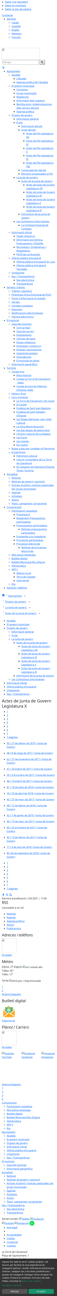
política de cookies (31, 1281)
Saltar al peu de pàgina (18, 9)
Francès (16, 37)
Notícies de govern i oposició (23, 1179)
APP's (10, 1124)
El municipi (8, 1161)
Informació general (23, 631)
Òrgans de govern (16, 602)
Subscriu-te (8, 1020)
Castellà (16, 26)
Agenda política (15, 921)
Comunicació (9, 1102)
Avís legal (12, 1227)
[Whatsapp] (31, 1223)
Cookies (11, 1245)
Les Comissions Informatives (28, 679)
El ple (15, 635)
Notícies (11, 913)
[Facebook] (37, 1218)
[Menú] (3, 67)
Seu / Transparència (18, 694)
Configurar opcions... (12, 1285)
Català (15, 22)
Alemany (16, 33)
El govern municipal (18, 624)
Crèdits (11, 1238)
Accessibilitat (14, 1234)
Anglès (15, 30)
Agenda (11, 917)
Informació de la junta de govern (35, 675)
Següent (16, 994)
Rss (9, 1128)
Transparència (15, 1212)
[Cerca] (42, 62)
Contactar (7, 15)
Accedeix (7, 955)
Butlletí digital (14, 1113)
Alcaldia (11, 620)
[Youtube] (8, 1223)
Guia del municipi (17, 1165)
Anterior (6, 994)
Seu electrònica (15, 1209)
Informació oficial (17, 683)
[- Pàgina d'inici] (21, 53)
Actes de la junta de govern (21, 613)
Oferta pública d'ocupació (21, 686)
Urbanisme (13, 690)
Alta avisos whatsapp (19, 1110)
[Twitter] (24, 1218)
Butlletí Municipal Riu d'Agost (23, 1117)
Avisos (10, 924)
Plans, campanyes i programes (24, 1201)
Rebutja (15, 1291)
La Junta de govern (16, 607)
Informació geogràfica (20, 1168)
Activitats (12, 1194)
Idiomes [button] (11, 19)
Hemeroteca (14, 1121)
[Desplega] (25, 596)
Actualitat (7, 1172)
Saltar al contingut (15, 5)
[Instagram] (21, 1223)
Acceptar (41, 1291)
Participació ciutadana (19, 1106)
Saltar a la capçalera (16, 2)
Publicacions (14, 928)
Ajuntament (15, 596)
